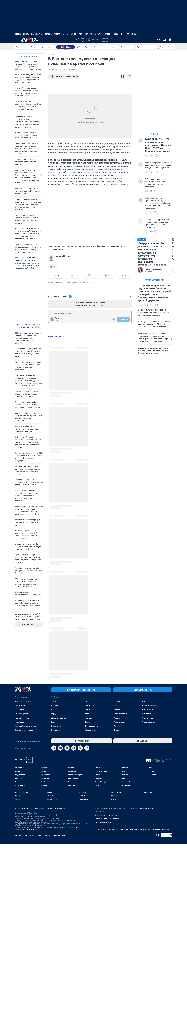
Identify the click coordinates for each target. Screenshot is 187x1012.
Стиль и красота (149, 665)
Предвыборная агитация (26, 685)
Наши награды (21, 673)
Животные (56, 685)
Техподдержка (21, 681)
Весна (54, 669)
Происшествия (120, 673)
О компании (20, 669)
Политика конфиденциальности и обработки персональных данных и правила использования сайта (132, 789)
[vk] (60, 707)
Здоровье (55, 690)
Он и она (117, 661)
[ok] (67, 707)
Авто (53, 661)
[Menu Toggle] (16, 39)
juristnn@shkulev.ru (72, 787)
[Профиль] (171, 39)
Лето (86, 673)
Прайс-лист (20, 665)
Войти (57, 320)
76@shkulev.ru (42, 785)
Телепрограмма (61, 34)
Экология (146, 673)
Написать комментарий (66, 76)
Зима (86, 661)
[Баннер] (65, 47)
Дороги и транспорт (60, 677)
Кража (52, 267)
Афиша (74, 34)
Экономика (147, 677)
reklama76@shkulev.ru (145, 768)
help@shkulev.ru (31, 789)
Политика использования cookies (107, 778)
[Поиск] (159, 39)
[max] (73, 707)
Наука (87, 681)
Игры (122, 34)
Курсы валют (96, 34)
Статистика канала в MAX (26, 690)
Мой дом (88, 677)
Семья (116, 690)
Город (53, 673)
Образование (90, 690)
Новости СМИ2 (56, 336)
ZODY (116, 34)
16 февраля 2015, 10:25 (56, 70)
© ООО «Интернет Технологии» (55, 795)
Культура (88, 669)
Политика (118, 669)
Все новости (28, 56)
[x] (80, 707)
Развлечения (119, 681)
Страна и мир (148, 669)
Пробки (108, 34)
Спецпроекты (148, 681)
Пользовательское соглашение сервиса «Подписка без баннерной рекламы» (123, 785)
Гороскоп (83, 34)
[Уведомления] (165, 39)
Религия (117, 685)
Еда (53, 681)
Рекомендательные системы (105, 782)
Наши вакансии (22, 677)
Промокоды (132, 34)
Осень (116, 665)
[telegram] (53, 707)
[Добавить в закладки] (122, 76)
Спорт (145, 661)
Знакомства (37, 34)
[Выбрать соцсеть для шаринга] (129, 76)
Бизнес (54, 665)
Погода (48, 34)
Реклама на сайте (23, 661)
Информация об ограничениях (106, 775)
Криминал (89, 665)
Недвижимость (22, 34)
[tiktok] (86, 707)
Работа (117, 677)
